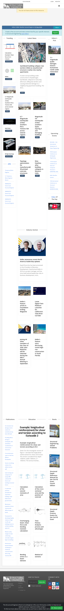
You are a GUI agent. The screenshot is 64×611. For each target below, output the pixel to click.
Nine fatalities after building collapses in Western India (39, 167)
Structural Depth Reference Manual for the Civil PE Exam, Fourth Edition (54, 478)
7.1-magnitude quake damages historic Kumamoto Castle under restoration (54, 65)
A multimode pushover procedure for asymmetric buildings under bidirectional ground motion (8, 494)
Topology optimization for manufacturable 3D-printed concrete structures (25, 167)
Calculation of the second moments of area (24, 491)
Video (53, 197)
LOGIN (52, 1)
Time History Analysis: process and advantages (39, 525)
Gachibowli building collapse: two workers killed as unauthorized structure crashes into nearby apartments (32, 69)
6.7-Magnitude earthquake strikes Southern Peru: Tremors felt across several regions (9, 103)
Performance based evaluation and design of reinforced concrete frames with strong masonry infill (9, 549)
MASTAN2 (7, 128)
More (57, 27)
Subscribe (42, 582)
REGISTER (57, 1)
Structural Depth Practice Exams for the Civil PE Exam (54, 514)
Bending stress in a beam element (23, 558)
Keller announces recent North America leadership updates (31, 260)
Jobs (9, 164)
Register (55, 32)
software (8, 79)
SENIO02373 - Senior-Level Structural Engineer (9, 185)
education (9, 61)
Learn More (25, 34)
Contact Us (22, 590)
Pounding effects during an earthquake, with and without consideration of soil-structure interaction (9, 443)
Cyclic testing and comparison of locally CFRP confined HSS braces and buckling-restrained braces (9, 479)
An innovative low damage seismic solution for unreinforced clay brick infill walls (9, 430)
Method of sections (38, 556)
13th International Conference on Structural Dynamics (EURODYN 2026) (54, 185)
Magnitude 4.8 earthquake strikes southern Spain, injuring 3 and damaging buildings (39, 126)
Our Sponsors (26, 1)
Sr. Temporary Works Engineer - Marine (9, 178)
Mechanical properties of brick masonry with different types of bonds (9, 508)
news (7, 111)
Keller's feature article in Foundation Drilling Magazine (24, 307)
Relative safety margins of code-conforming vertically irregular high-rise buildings (9, 536)
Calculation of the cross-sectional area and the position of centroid (39, 492)
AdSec (6, 76)
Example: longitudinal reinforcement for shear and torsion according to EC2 (30, 445)
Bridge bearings (9, 154)
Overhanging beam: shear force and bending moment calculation (24, 526)
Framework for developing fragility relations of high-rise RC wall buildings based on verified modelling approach (9, 522)
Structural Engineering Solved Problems (54, 445)
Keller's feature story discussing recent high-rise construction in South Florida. (39, 347)
